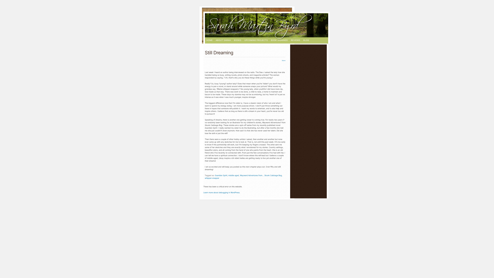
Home (209, 40)
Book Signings (279, 40)
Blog (306, 40)
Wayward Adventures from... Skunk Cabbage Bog (261, 175)
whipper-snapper (212, 178)
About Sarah (223, 40)
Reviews (295, 40)
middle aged (233, 175)
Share (283, 60)
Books (237, 40)
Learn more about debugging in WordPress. (221, 192)
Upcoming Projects (256, 40)
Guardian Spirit (221, 175)
